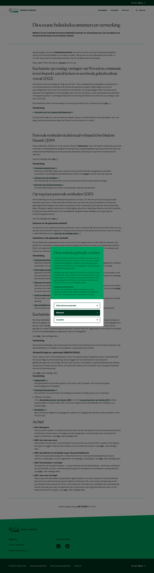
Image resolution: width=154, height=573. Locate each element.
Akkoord (60, 312)
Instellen (60, 320)
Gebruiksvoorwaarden (66, 305)
